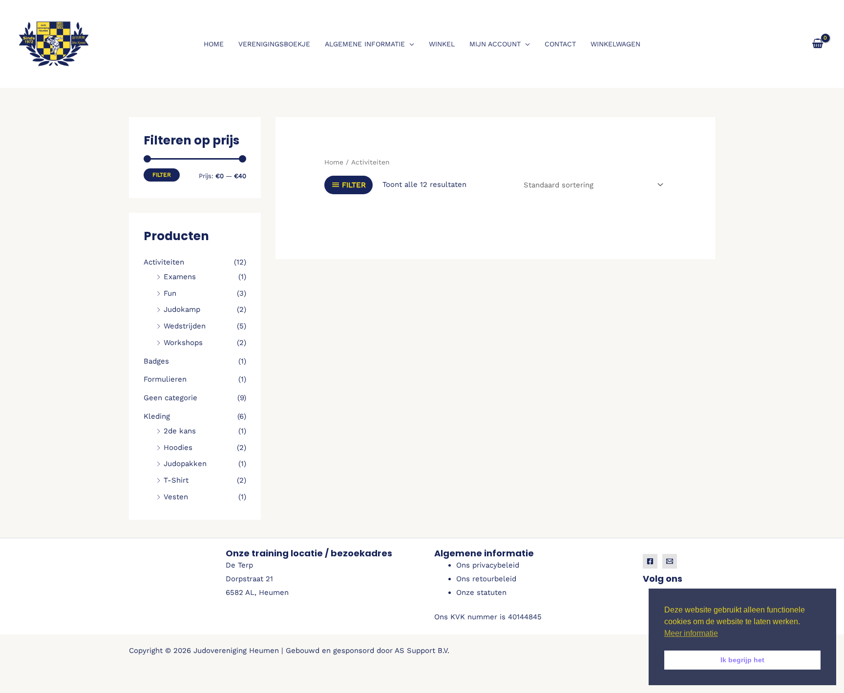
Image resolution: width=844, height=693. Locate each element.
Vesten (176, 496)
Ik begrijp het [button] (742, 660)
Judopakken (185, 463)
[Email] (669, 561)
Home (333, 162)
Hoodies (178, 447)
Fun (170, 293)
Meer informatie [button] (691, 633)
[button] (409, 44)
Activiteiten (164, 262)
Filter (161, 174)
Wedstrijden (185, 326)
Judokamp (182, 309)
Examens (180, 276)
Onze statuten (481, 592)
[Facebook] (650, 561)
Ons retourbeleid (486, 578)
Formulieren (165, 379)
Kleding (157, 416)
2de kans (180, 431)
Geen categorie (170, 397)
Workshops (183, 342)
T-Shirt (176, 480)
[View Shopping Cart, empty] (817, 44)
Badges (156, 361)
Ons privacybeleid (487, 565)
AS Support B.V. (422, 650)
